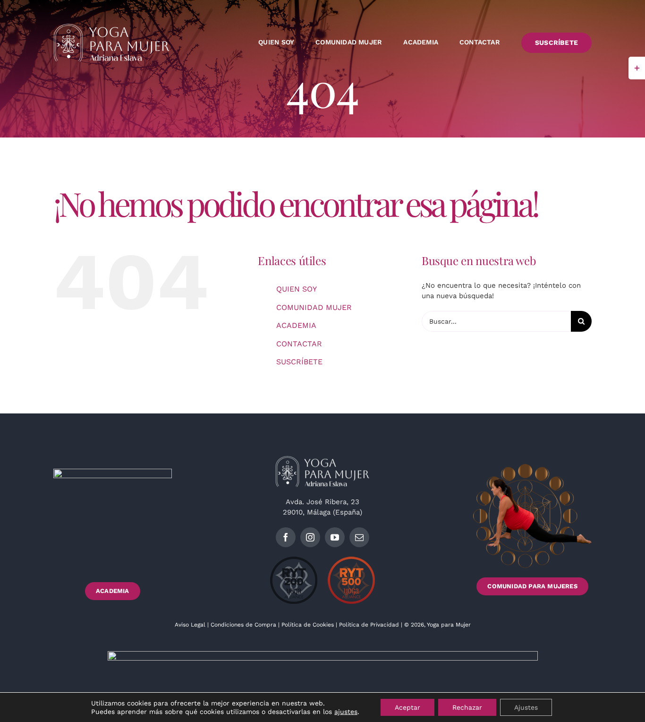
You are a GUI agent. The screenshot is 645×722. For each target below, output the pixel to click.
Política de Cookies (307, 624)
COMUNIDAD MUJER (314, 307)
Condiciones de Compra (243, 624)
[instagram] (310, 537)
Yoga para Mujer (449, 624)
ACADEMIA (296, 325)
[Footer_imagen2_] (532, 467)
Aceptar (407, 707)
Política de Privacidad (370, 624)
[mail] (359, 537)
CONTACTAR (299, 343)
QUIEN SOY (296, 288)
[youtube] (335, 537)
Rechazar (467, 707)
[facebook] (286, 537)
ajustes (345, 711)
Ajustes (526, 707)
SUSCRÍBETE (299, 361)
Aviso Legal (191, 624)
